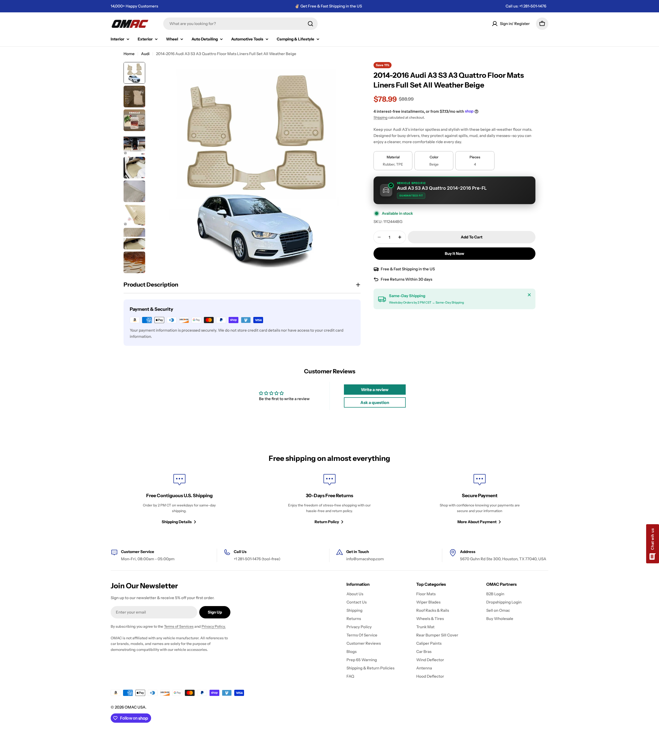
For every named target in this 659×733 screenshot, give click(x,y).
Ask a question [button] (374, 402)
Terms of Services (179, 626)
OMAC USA (135, 707)
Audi (145, 53)
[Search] (310, 24)
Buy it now (454, 253)
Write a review (374, 389)
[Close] (529, 295)
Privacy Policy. (214, 626)
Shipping (380, 117)
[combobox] (240, 24)
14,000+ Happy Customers (134, 6)
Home (129, 53)
